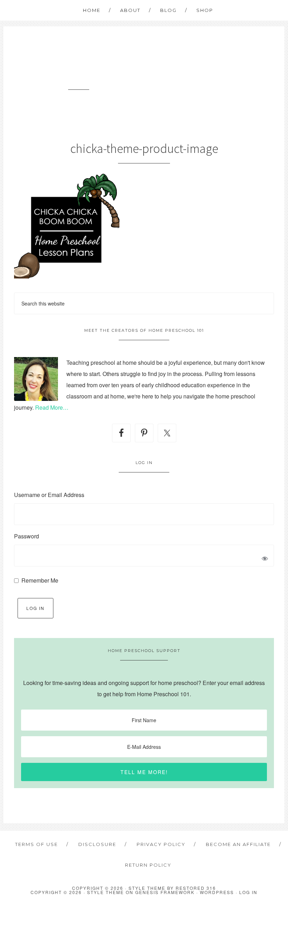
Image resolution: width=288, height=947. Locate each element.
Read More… (51, 407)
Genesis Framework (165, 892)
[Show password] (264, 559)
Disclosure (97, 844)
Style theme (147, 888)
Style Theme (105, 892)
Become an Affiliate (238, 844)
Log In (35, 608)
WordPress (217, 892)
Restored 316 (196, 888)
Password (26, 536)
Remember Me (39, 580)
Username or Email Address (49, 495)
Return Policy (148, 865)
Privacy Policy (161, 844)
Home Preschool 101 (79, 63)
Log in (248, 892)
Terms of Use (36, 844)
